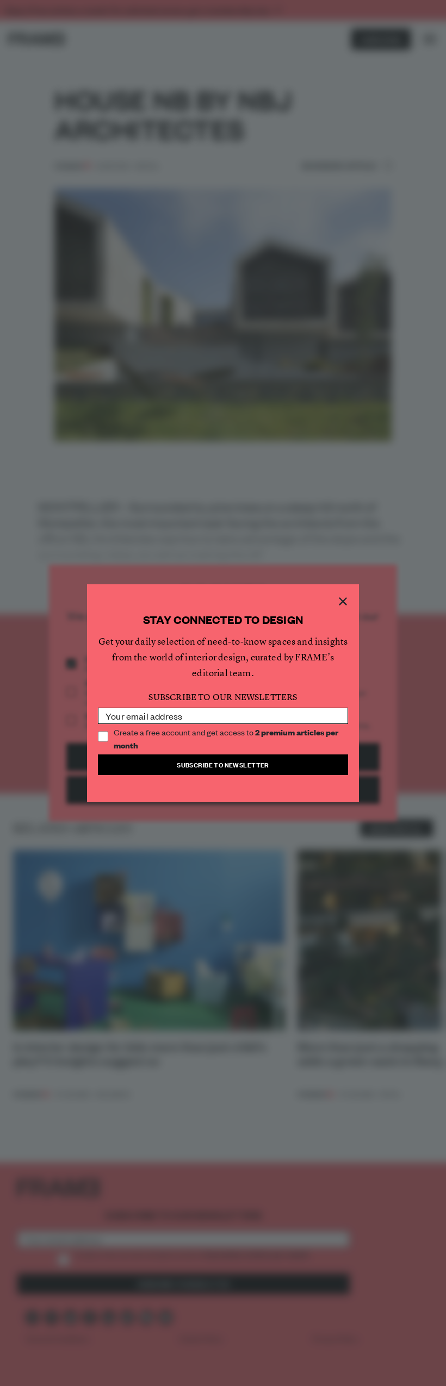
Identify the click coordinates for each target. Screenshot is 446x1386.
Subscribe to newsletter (223, 764)
